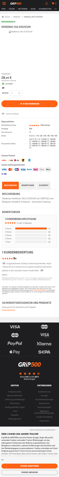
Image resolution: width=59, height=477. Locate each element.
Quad (33, 9)
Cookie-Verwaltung (44, 417)
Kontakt (44, 395)
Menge (5, 93)
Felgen (12, 9)
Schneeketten (45, 9)
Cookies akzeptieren (29, 466)
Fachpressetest (14, 391)
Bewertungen (28, 185)
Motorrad (22, 9)
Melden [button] (4, 275)
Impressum (44, 420)
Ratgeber (15, 415)
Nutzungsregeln (44, 407)
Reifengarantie (15, 418)
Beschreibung (10, 185)
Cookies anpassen (29, 472)
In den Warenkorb (30, 104)
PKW (3, 9)
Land (15, 411)
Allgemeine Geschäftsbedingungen (44, 412)
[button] (37, 279)
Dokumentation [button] (8, 310)
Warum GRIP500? (14, 395)
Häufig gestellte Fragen (15, 407)
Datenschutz (44, 403)
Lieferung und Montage (15, 399)
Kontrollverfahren (40, 290)
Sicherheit (43, 185)
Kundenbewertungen (44, 399)
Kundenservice (44, 391)
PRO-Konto (15, 403)
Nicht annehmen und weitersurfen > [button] (43, 430)
